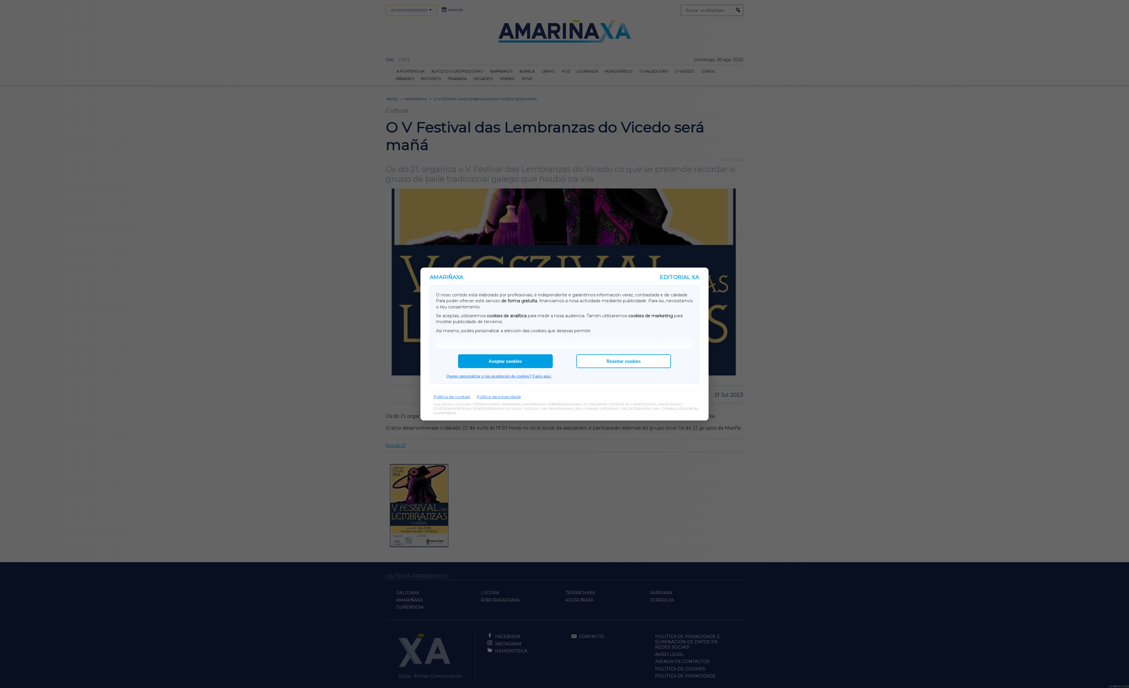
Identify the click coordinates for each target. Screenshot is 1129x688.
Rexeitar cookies (624, 361)
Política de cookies (452, 396)
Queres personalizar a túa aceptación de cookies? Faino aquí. (499, 376)
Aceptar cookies (505, 361)
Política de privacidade (499, 396)
